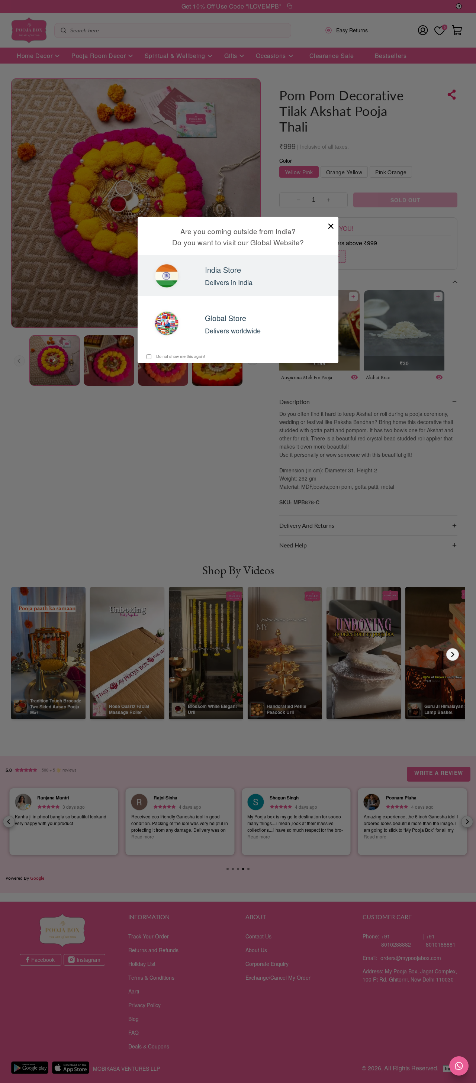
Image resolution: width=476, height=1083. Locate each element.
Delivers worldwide (233, 330)
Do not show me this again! (180, 356)
